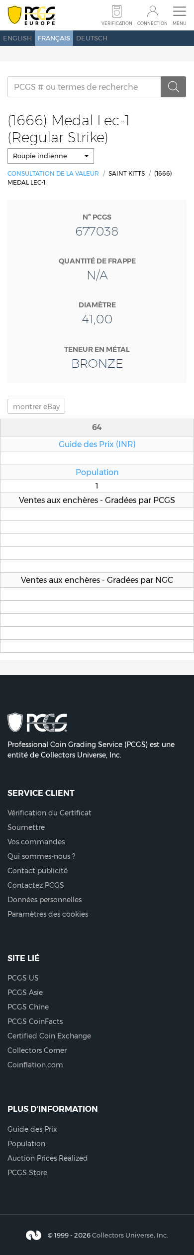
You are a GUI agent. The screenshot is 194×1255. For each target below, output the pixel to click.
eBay (36, 406)
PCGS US (23, 978)
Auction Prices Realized (47, 1158)
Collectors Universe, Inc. (130, 1235)
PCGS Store (27, 1172)
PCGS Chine (28, 1007)
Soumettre (26, 827)
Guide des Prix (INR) (97, 444)
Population (97, 472)
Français (54, 38)
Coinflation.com (35, 1064)
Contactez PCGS (35, 885)
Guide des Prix (32, 1129)
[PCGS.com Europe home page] (31, 15)
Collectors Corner (37, 1050)
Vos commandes (36, 841)
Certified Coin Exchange (49, 1035)
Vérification (116, 23)
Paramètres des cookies (47, 914)
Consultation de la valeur (53, 173)
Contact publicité (37, 870)
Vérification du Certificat (49, 812)
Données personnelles (44, 899)
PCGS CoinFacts (35, 1021)
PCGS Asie (25, 992)
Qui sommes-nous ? (41, 856)
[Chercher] (174, 86)
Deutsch (91, 38)
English (17, 38)
